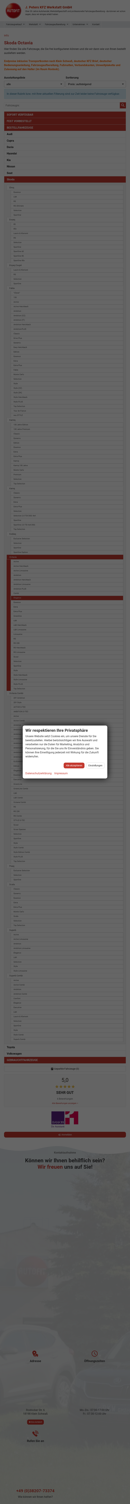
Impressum (61, 773)
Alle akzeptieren (74, 765)
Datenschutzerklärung (38, 773)
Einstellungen (95, 765)
